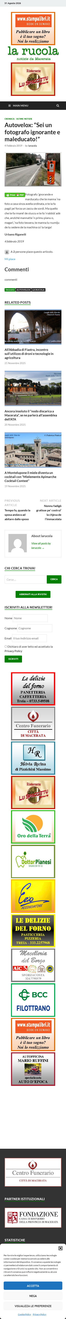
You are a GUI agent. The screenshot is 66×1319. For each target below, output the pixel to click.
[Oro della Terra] (33, 842)
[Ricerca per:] (33, 579)
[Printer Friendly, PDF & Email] (15, 194)
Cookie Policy (24, 1314)
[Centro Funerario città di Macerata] (33, 739)
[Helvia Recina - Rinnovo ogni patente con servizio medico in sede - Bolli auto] (33, 773)
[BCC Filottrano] (33, 1015)
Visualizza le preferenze (33, 1306)
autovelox (23, 289)
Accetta (33, 1285)
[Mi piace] (7, 251)
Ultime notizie (24, 119)
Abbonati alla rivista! (33, 594)
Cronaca (9, 119)
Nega (33, 1296)
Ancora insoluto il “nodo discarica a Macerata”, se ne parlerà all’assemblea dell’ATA (31, 415)
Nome (8, 618)
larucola (32, 145)
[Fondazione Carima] (33, 1226)
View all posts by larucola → (41, 545)
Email (8, 638)
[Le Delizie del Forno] (33, 704)
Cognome (11, 628)
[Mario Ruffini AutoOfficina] (33, 1084)
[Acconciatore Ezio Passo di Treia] (33, 912)
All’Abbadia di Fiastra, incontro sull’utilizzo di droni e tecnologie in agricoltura (29, 354)
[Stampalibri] (33, 44)
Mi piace (10, 259)
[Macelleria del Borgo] (33, 981)
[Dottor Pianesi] (33, 877)
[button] (60, 1248)
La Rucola (38, 289)
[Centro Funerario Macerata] (33, 1185)
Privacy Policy (39, 1314)
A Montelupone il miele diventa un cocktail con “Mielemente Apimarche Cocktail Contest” (30, 477)
